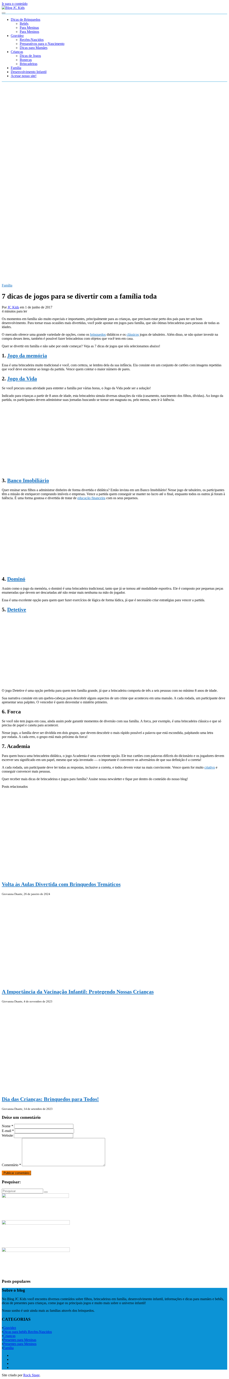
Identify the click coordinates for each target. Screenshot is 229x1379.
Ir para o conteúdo (15, 4)
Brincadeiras (28, 64)
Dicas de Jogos (30, 56)
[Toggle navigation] (3, 13)
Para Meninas (29, 27)
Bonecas (26, 60)
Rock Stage (31, 1375)
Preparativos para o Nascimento (42, 44)
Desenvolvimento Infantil (29, 72)
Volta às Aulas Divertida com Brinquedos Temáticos (61, 884)
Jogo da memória (27, 355)
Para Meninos (29, 32)
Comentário (11, 1165)
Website (7, 1135)
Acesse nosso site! (23, 76)
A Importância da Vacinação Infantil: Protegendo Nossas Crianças (78, 992)
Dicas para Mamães (33, 48)
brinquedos (98, 334)
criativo (209, 767)
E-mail (8, 1131)
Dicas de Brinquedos (25, 19)
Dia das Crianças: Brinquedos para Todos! (50, 1099)
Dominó (16, 579)
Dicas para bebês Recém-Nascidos (27, 1332)
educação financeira (91, 498)
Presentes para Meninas (19, 1340)
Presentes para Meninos (19, 1344)
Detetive (16, 609)
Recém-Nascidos (32, 40)
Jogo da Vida (22, 378)
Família (16, 68)
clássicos (133, 334)
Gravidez (17, 36)
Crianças (17, 52)
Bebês (24, 23)
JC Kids (13, 307)
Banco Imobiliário (28, 480)
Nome (7, 1126)
